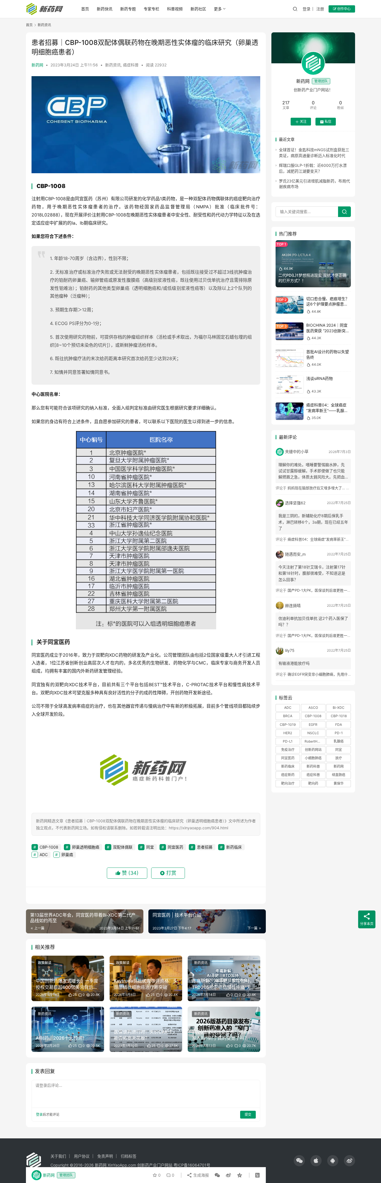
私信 (328, 122)
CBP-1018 (339, 716)
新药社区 (198, 8)
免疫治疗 (288, 750)
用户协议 (82, 1156)
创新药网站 (313, 750)
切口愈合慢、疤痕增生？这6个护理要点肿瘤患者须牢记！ (327, 304)
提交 (248, 1114)
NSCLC (313, 733)
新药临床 (234, 847)
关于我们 (58, 1156)
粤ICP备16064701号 (191, 1165)
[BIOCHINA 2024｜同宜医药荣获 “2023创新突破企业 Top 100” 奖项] (289, 331)
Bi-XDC (338, 708)
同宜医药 (175, 847)
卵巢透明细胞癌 (85, 847)
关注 (303, 122)
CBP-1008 (49, 847)
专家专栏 (151, 8)
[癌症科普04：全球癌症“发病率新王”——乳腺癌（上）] (289, 411)
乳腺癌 (339, 741)
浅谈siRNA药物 (319, 378)
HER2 (287, 733)
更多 (218, 8)
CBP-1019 (288, 724)
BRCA (287, 716)
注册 (320, 8)
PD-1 (339, 733)
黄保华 (339, 783)
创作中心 (343, 9)
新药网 (37, 64)
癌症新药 (288, 775)
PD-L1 (288, 741)
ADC (44, 854)
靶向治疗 (288, 783)
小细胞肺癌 (313, 758)
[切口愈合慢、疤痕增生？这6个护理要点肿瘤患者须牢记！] (289, 305)
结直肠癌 (338, 775)
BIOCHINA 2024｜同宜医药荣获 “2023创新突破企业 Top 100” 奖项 (327, 330)
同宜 (150, 847)
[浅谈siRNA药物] (289, 384)
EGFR (313, 724)
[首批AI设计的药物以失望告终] (289, 358)
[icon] (299, 1160)
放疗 (338, 758)
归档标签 (128, 1156)
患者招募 (205, 847)
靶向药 (313, 783)
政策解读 (44, 963)
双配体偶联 (122, 847)
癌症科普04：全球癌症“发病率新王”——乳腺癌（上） (327, 410)
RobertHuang (315, 741)
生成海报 (200, 1175)
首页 (85, 8)
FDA (338, 724)
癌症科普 (131, 64)
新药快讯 (104, 8)
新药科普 (313, 767)
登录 (306, 8)
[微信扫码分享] (217, 1175)
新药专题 (128, 8)
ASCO (313, 708)
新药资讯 (113, 64)
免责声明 (105, 1156)
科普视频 (175, 8)
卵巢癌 (67, 854)
